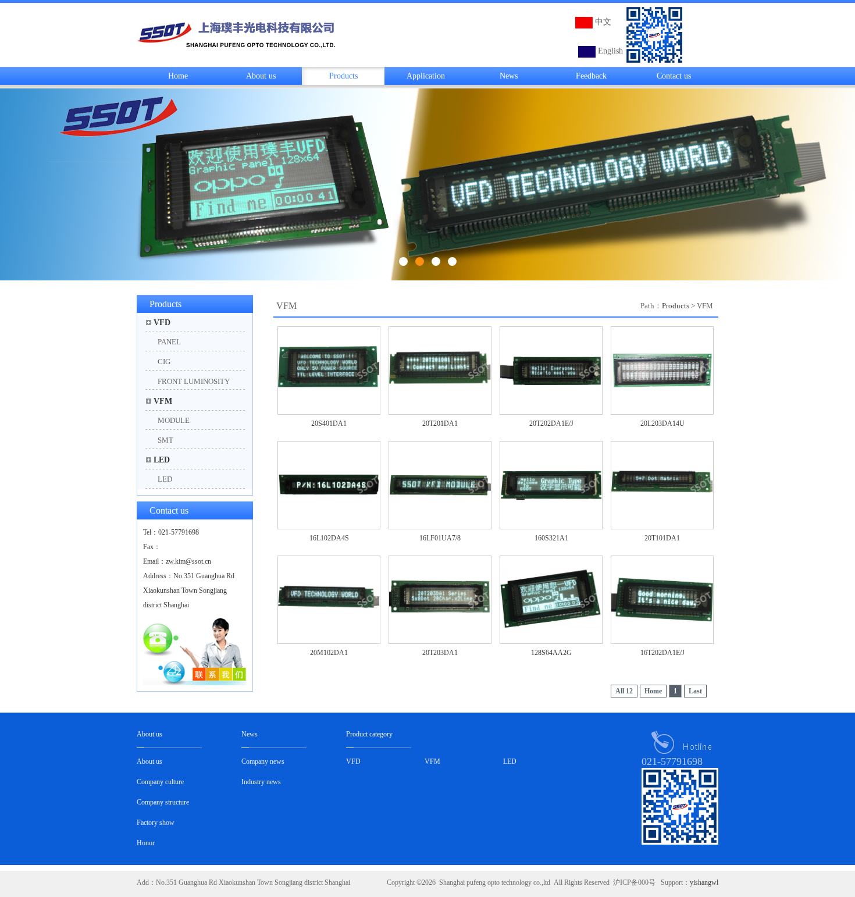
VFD (162, 322)
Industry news (261, 782)
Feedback (591, 76)
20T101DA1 (662, 538)
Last (695, 691)
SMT (165, 440)
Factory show (155, 822)
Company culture (160, 782)
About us (261, 76)
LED (162, 459)
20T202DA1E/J (551, 423)
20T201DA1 (440, 423)
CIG (164, 361)
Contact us (674, 76)
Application (426, 76)
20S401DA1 (329, 423)
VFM (163, 401)
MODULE (174, 420)
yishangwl (704, 882)
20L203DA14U (662, 423)
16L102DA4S (329, 538)
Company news (262, 761)
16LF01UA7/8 (440, 538)
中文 (603, 21)
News (509, 76)
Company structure (163, 802)
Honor (146, 843)
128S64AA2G (551, 653)
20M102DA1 (329, 653)
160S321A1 (551, 538)
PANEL (169, 341)
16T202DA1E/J (662, 653)
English (610, 51)
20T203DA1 (440, 653)
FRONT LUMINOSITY (194, 381)
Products (343, 76)
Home (178, 76)
